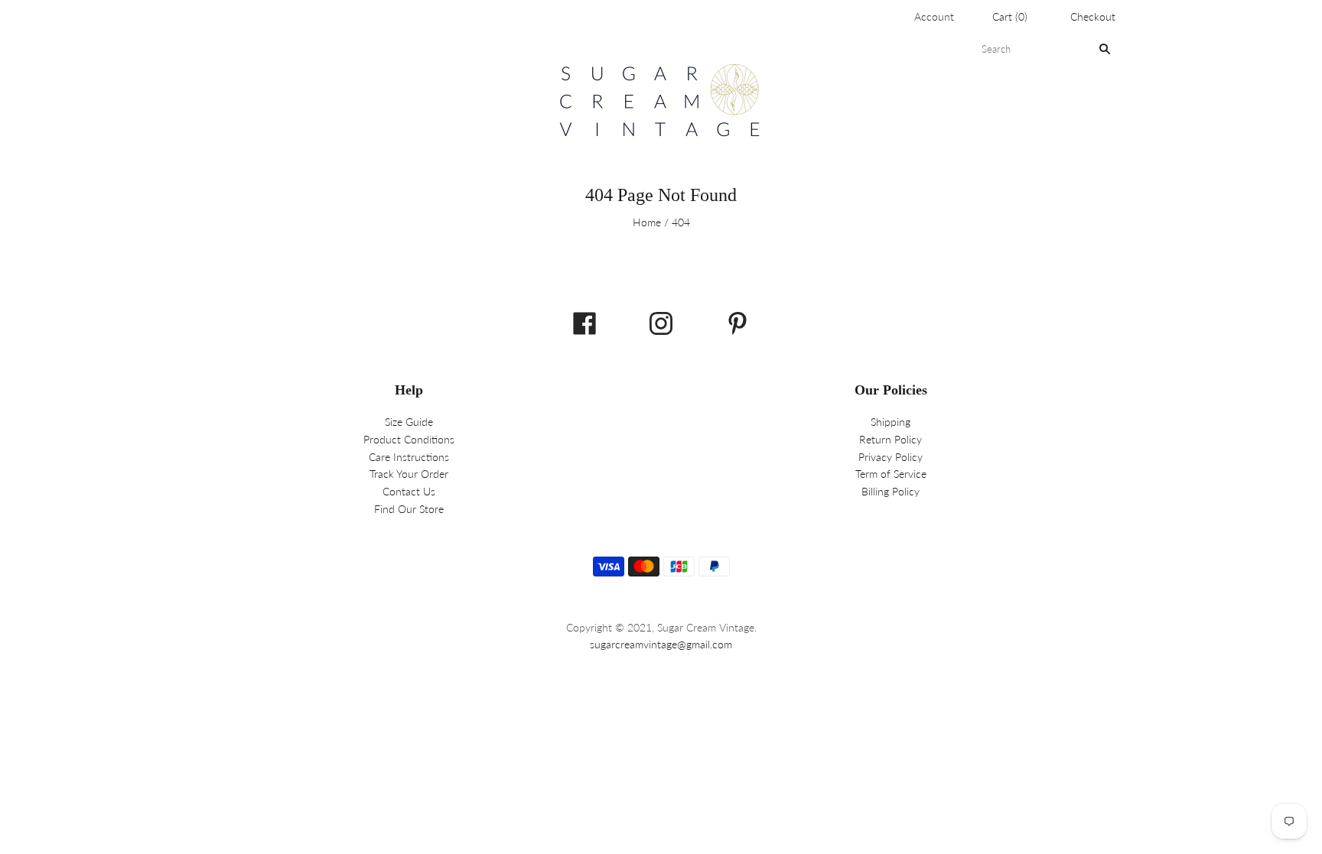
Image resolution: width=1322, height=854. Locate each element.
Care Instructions (409, 456)
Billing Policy (890, 491)
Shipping (890, 421)
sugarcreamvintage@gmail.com (661, 644)
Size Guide (409, 421)
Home (647, 222)
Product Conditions (408, 439)
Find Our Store (409, 508)
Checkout (1092, 16)
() (1009, 16)
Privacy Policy (890, 456)
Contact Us (409, 491)
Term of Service (890, 473)
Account (934, 16)
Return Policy (890, 439)
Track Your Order (409, 473)
